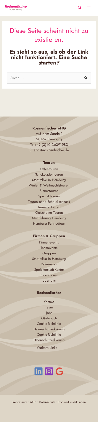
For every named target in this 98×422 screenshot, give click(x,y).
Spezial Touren (49, 196)
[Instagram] (49, 371)
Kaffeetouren (49, 168)
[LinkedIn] (38, 371)
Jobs (49, 312)
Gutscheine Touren (49, 212)
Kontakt (49, 301)
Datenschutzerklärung (49, 329)
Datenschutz (47, 402)
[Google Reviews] (59, 371)
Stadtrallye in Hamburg (49, 179)
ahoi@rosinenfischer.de (51, 150)
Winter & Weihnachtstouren (49, 185)
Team (49, 307)
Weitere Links (47, 347)
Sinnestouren (49, 190)
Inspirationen (49, 275)
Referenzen (49, 264)
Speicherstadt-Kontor (49, 269)
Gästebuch (49, 318)
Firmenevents (49, 242)
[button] (80, 8)
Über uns (49, 280)
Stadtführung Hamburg (49, 218)
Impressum (20, 402)
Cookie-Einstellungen (72, 402)
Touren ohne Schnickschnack (49, 201)
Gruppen (49, 253)
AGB (33, 402)
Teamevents (49, 247)
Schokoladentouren (49, 174)
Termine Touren (49, 207)
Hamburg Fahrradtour (49, 223)
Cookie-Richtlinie (49, 323)
